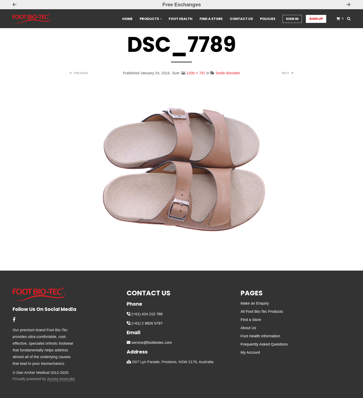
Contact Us (241, 18)
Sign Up (316, 18)
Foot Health (180, 18)
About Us (248, 328)
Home (127, 18)
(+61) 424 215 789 (146, 314)
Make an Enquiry (255, 303)
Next (285, 73)
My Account (250, 352)
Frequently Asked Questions (264, 344)
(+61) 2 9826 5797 (146, 323)
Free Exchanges (181, 4)
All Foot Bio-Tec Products (262, 311)
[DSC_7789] (181, 170)
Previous (81, 73)
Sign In (292, 18)
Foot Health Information (260, 336)
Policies (267, 18)
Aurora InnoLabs (61, 379)
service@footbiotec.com (151, 342)
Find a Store (211, 18)
